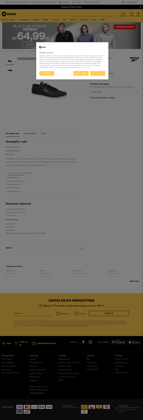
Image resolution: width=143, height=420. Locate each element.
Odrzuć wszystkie (81, 73)
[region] (72, 61)
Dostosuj (46, 73)
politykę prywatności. (86, 67)
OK (98, 73)
